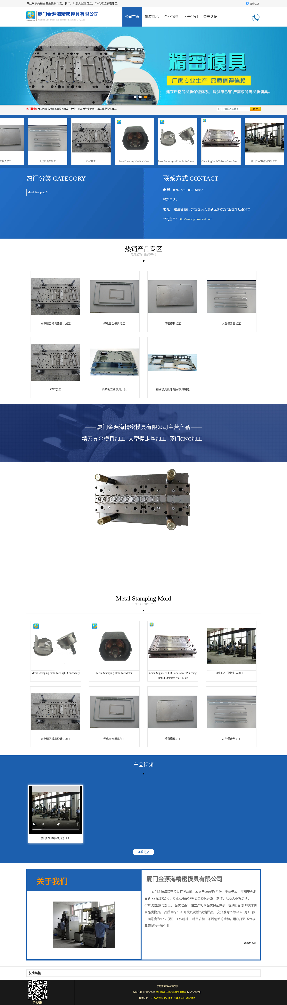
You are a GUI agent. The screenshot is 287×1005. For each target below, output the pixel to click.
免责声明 (168, 998)
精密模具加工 (36, 161)
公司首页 (132, 17)
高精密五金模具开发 (114, 389)
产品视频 (143, 765)
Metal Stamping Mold (40, 192)
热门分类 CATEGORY (56, 178)
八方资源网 (157, 998)
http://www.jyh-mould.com (195, 219)
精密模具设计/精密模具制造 (173, 389)
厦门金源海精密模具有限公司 (171, 992)
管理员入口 (179, 998)
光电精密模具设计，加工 (56, 323)
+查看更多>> (249, 943)
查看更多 (143, 852)
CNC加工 (122, 161)
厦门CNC (143, 527)
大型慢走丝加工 (79, 161)
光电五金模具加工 (114, 323)
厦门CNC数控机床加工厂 (231, 673)
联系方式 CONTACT (190, 178)
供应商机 (152, 17)
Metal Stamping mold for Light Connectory (209, 161)
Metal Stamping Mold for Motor (166, 161)
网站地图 (190, 998)
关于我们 (191, 17)
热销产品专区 (143, 248)
